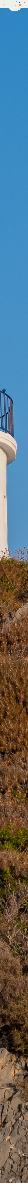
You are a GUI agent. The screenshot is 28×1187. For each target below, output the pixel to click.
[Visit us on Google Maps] (19, 5)
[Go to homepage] (14, 4)
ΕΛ (7, 4)
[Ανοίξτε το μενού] (3, 3)
